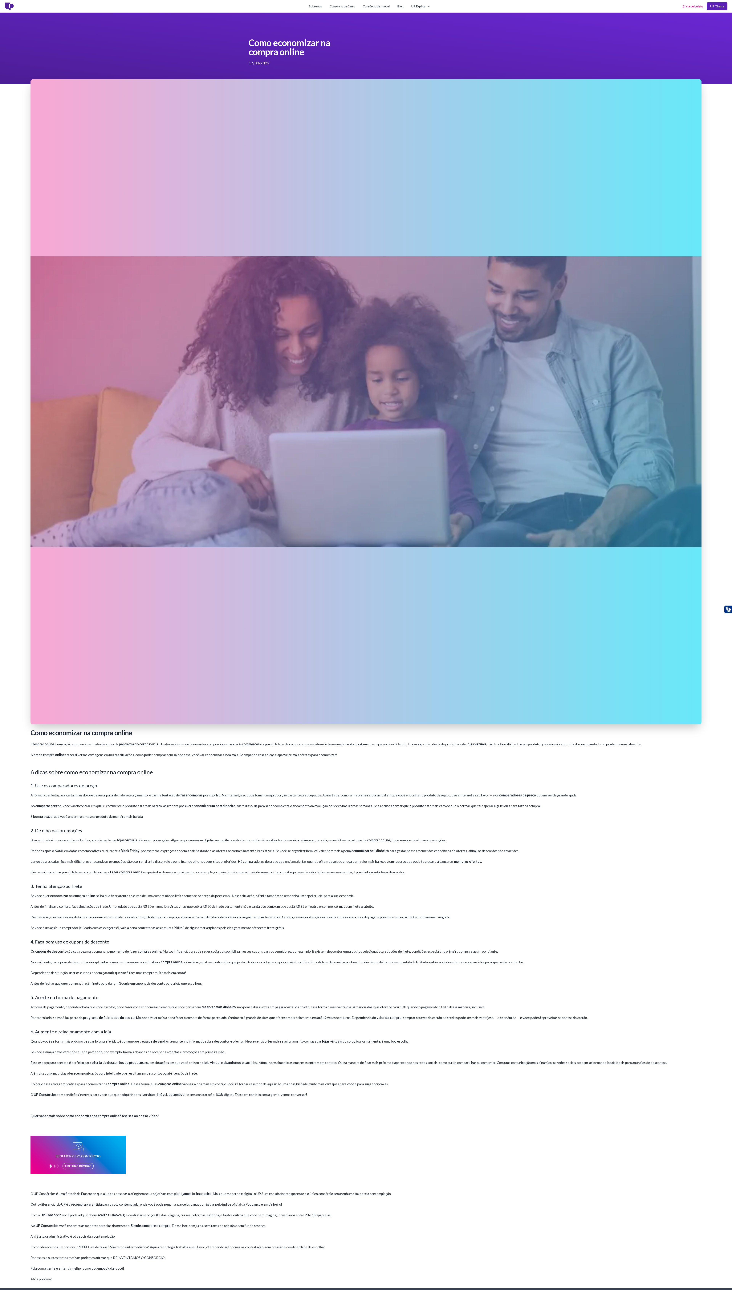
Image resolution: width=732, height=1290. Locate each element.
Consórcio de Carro (342, 6)
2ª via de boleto (693, 6)
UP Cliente (717, 6)
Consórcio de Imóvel (376, 6)
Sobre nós (315, 6)
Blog (400, 6)
